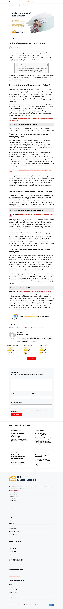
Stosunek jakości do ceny (12, 345)
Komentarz (14, 377)
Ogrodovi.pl (11, 595)
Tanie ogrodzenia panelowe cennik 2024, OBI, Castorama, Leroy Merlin (18, 457)
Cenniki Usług (12, 38)
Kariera (10, 520)
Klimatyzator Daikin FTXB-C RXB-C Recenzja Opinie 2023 (34, 291)
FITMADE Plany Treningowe (15, 531)
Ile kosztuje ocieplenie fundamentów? (42, 455)
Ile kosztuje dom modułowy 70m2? (40, 434)
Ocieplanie (43, 452)
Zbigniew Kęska (22, 334)
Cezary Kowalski (12, 551)
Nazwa (13, 393)
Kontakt (10, 517)
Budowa (37, 430)
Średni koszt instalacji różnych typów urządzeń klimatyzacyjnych (32, 68)
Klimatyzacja (18, 38)
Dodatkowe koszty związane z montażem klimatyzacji (30, 70)
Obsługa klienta (43, 345)
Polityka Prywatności (13, 534)
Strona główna (11, 5)
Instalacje (19, 430)
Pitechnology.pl (21, 604)
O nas (10, 515)
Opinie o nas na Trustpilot (14, 576)
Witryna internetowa (16, 402)
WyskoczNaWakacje (13, 528)
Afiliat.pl (36, 604)
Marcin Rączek (12, 554)
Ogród (18, 452)
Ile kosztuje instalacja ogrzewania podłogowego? (17, 435)
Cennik (10, 584)
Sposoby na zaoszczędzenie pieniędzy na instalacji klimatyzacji (32, 72)
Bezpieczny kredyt (13, 589)
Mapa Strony (11, 525)
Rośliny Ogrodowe (13, 592)
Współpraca (11, 523)
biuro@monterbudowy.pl (14, 490)
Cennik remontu (12, 587)
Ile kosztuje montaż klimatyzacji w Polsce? (26, 67)
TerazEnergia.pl (12, 597)
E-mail (34, 393)
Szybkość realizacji (27, 345)
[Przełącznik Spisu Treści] (45, 65)
